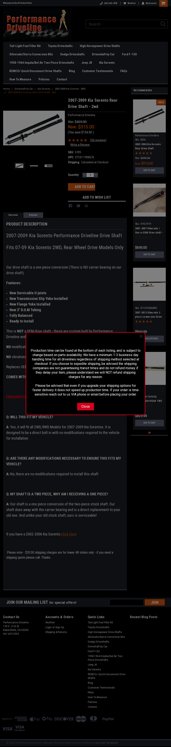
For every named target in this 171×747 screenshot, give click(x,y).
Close (85, 406)
